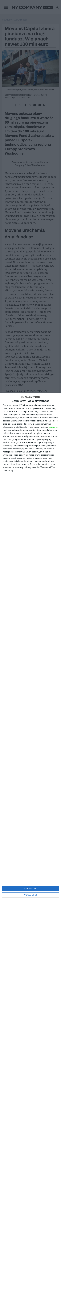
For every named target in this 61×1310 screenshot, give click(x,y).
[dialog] (30, 851)
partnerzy (53, 427)
